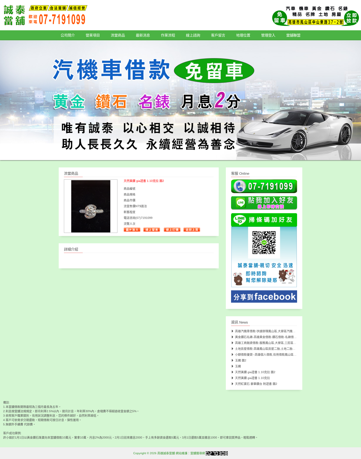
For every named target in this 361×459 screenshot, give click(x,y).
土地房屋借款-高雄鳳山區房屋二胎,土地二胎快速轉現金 (271, 349)
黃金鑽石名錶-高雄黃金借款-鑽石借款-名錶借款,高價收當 (272, 337)
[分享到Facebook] (264, 298)
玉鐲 (238, 366)
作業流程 (168, 35)
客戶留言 (218, 35)
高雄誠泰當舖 (166, 453)
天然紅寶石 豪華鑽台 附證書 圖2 (256, 384)
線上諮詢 (193, 35)
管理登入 (268, 35)
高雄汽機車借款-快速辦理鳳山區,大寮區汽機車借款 (268, 331)
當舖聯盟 (293, 35)
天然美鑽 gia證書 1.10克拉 (252, 378)
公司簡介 (68, 35)
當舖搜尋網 (197, 453)
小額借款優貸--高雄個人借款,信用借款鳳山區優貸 (267, 354)
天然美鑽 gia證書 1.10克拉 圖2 (255, 372)
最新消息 (143, 35)
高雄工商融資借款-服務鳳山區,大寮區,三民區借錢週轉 (270, 343)
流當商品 (118, 35)
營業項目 (93, 35)
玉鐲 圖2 (240, 360)
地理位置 (243, 35)
